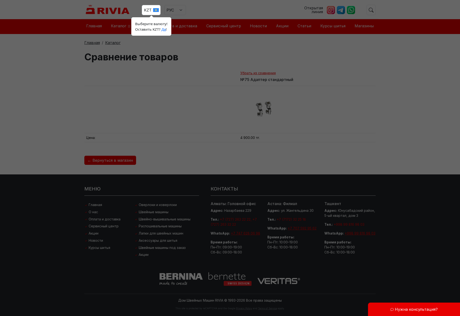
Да (163, 29)
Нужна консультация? (416, 309)
